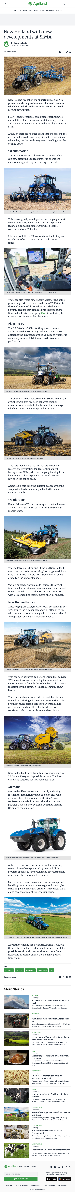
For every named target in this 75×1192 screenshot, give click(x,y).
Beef (30, 10)
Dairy (25, 10)
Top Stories (17, 10)
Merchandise (62, 1185)
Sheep (42, 10)
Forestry (59, 10)
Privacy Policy (35, 1185)
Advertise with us (49, 1185)
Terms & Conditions (21, 1185)
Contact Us (8, 1185)
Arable (36, 10)
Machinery (50, 10)
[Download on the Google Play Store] (64, 1179)
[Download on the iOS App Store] (51, 1179)
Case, (44, 313)
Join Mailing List (21, 1179)
